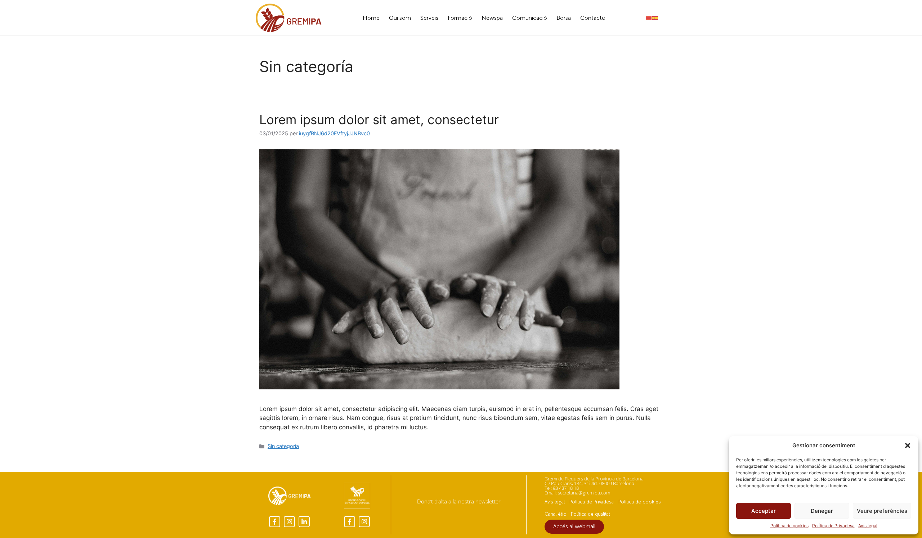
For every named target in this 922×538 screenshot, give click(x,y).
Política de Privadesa (833, 525)
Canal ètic (555, 514)
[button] (907, 445)
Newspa (492, 17)
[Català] (649, 17)
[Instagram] (289, 521)
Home (371, 17)
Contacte (592, 17)
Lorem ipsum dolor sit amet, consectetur (379, 119)
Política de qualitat (590, 514)
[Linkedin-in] (304, 521)
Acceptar (763, 510)
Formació (460, 17)
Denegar (822, 510)
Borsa (563, 17)
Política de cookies (789, 525)
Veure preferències (882, 510)
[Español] (655, 17)
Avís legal (867, 525)
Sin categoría (283, 446)
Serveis (429, 17)
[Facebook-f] (274, 521)
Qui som (400, 17)
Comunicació (529, 17)
